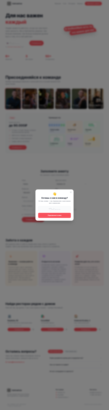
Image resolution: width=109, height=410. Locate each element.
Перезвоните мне (54, 215)
